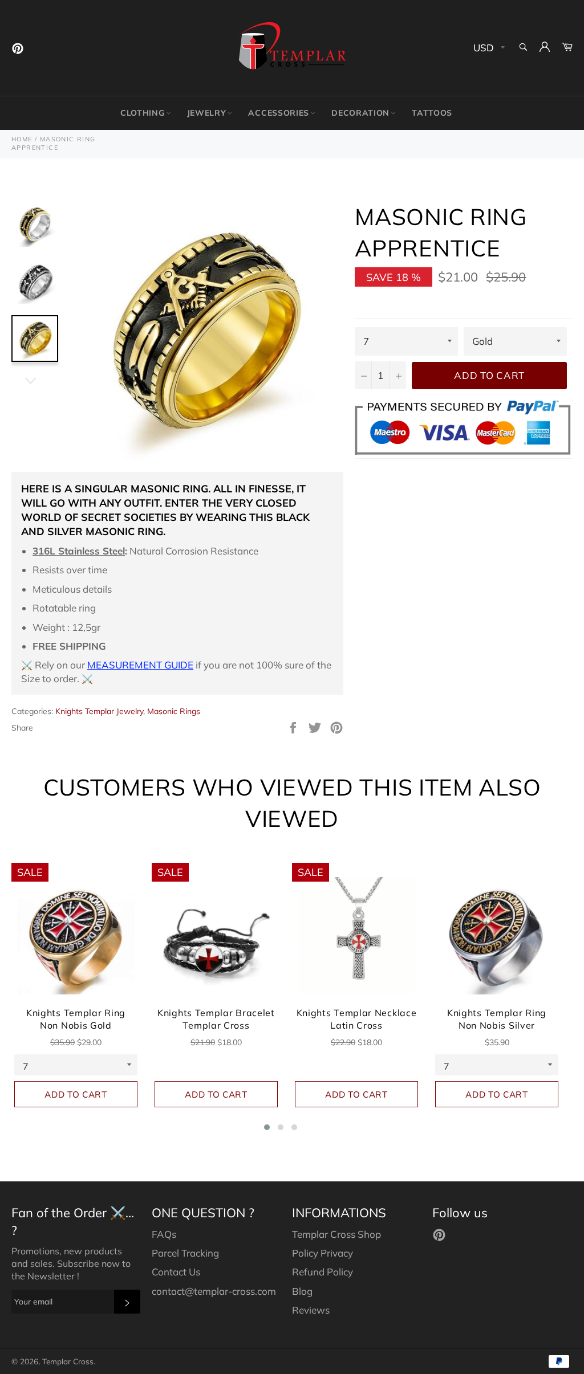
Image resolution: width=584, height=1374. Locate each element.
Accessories (278, 113)
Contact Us (176, 1272)
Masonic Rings (173, 711)
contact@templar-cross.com (214, 1291)
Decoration (360, 113)
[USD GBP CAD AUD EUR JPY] (488, 48)
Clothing (142, 113)
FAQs (164, 1234)
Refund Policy (322, 1272)
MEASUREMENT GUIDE (140, 665)
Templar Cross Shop (336, 1234)
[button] (267, 1127)
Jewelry (206, 113)
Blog (302, 1291)
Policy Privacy (322, 1253)
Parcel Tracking (185, 1253)
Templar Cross (68, 1361)
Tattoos (432, 113)
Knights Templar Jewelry (99, 711)
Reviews (311, 1310)
